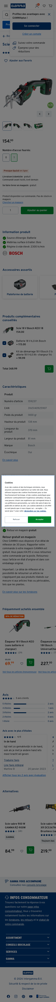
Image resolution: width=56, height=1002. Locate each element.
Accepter (40, 519)
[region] (28, 501)
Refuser (16, 519)
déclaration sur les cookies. (35, 511)
